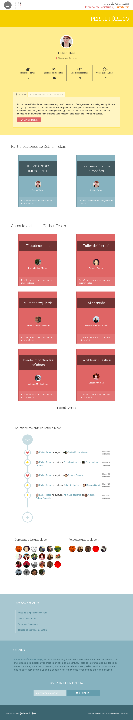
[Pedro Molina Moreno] (66, 452)
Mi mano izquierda (38, 303)
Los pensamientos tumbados (96, 168)
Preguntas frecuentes (28, 624)
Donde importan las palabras (38, 362)
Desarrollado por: (20, 713)
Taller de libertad (96, 245)
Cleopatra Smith (96, 382)
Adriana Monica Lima (38, 384)
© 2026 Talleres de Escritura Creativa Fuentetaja (108, 713)
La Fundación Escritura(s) (28, 659)
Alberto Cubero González (38, 325)
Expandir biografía (31, 119)
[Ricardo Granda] (66, 475)
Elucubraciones (38, 245)
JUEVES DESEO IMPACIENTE (38, 168)
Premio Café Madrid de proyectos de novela (96, 202)
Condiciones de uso (27, 618)
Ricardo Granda (96, 268)
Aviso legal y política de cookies (32, 612)
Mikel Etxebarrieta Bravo (96, 325)
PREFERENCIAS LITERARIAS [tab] (48, 94)
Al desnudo (96, 303)
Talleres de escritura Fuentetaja (32, 629)
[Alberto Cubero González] (86, 494)
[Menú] (8, 5)
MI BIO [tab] (22, 94)
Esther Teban (45, 452)
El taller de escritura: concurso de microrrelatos (36, 202)
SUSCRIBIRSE (84, 693)
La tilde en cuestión (96, 360)
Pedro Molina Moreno (38, 268)
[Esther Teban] (66, 41)
